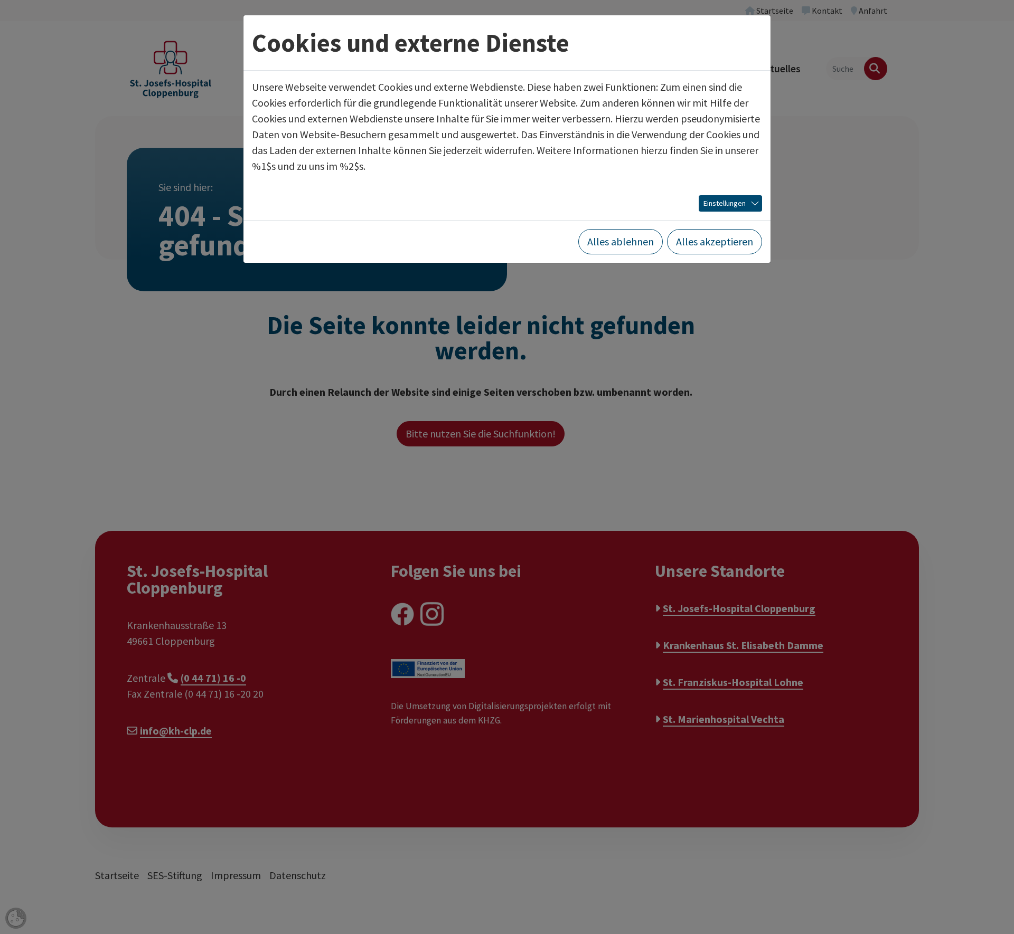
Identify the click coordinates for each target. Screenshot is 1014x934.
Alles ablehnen (620, 241)
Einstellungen (724, 203)
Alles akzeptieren (714, 241)
